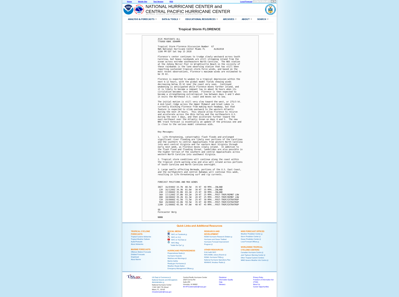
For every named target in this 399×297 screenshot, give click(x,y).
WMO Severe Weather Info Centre (254, 260)
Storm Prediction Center (250, 236)
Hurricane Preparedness (181, 250)
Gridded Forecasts (138, 254)
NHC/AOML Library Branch (214, 255)
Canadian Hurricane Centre (251, 252)
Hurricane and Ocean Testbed (215, 239)
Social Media (174, 231)
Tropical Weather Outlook (140, 239)
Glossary (222, 284)
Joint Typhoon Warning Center (252, 255)
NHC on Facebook (177, 234)
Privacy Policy (258, 277)
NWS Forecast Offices (252, 231)
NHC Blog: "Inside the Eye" (175, 243)
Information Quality (226, 279)
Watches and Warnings (176, 258)
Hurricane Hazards (175, 256)
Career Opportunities (261, 286)
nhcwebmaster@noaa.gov (161, 292)
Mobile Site (142, 1)
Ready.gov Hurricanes (176, 263)
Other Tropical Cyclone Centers (252, 257)
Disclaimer (223, 277)
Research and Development (212, 232)
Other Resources (213, 249)
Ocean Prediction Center (250, 239)
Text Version (158, 1)
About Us (256, 284)
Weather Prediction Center (251, 234)
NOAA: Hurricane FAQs (213, 257)
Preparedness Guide (175, 253)
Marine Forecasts (140, 249)
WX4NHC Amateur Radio (213, 262)
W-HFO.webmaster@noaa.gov (194, 286)
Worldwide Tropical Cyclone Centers (252, 248)
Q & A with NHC (210, 252)
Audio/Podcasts (136, 241)
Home (129, 1)
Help (220, 282)
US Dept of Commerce (160, 277)
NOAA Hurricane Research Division (217, 236)
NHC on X (174, 237)
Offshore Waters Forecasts (141, 252)
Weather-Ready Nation (176, 266)
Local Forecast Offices (249, 241)
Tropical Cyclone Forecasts (140, 232)
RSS (171, 1)
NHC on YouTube (177, 240)
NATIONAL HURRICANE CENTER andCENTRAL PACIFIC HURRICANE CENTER (188, 9)
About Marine (136, 259)
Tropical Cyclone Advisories (141, 236)
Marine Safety (173, 261)
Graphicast (135, 257)
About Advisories (137, 244)
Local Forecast (246, 1)
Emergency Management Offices (180, 268)
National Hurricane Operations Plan (217, 260)
